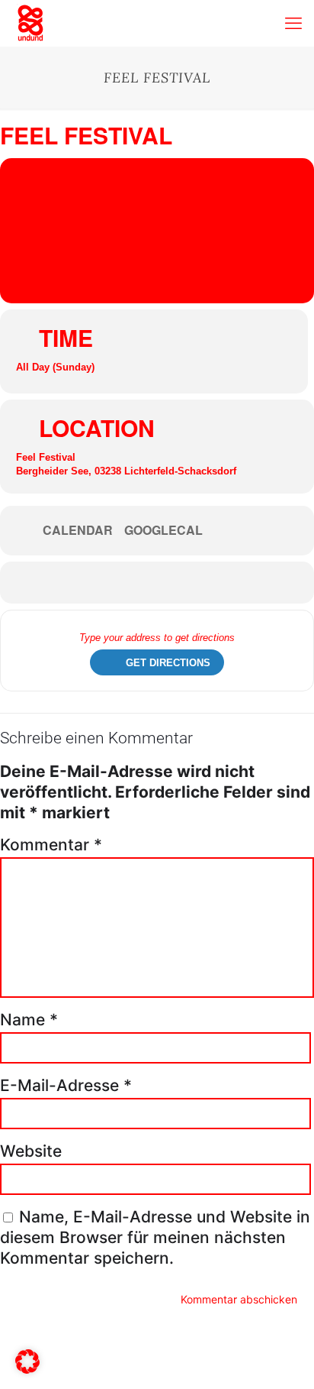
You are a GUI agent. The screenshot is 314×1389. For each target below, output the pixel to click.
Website (31, 1151)
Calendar (78, 530)
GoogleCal (163, 530)
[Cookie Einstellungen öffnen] (27, 1368)
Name (29, 1019)
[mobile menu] (293, 23)
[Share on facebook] (143, 582)
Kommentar (51, 844)
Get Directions (168, 663)
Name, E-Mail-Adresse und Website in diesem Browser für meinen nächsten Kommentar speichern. (155, 1237)
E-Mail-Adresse (66, 1085)
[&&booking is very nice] (30, 23)
